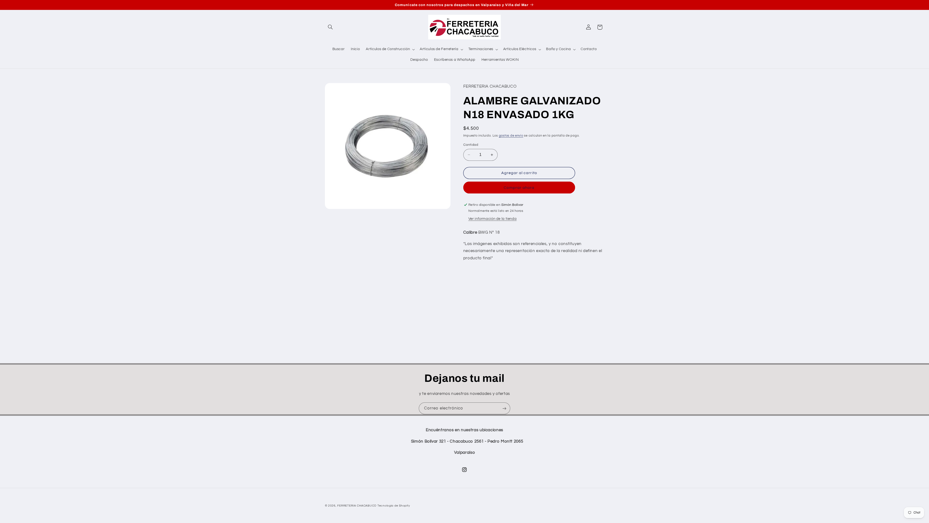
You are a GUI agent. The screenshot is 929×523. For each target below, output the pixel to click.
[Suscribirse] (504, 408)
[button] (330, 27)
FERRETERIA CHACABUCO (356, 505)
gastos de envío (511, 135)
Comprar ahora (519, 188)
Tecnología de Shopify (393, 505)
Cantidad (470, 144)
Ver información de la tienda (492, 219)
